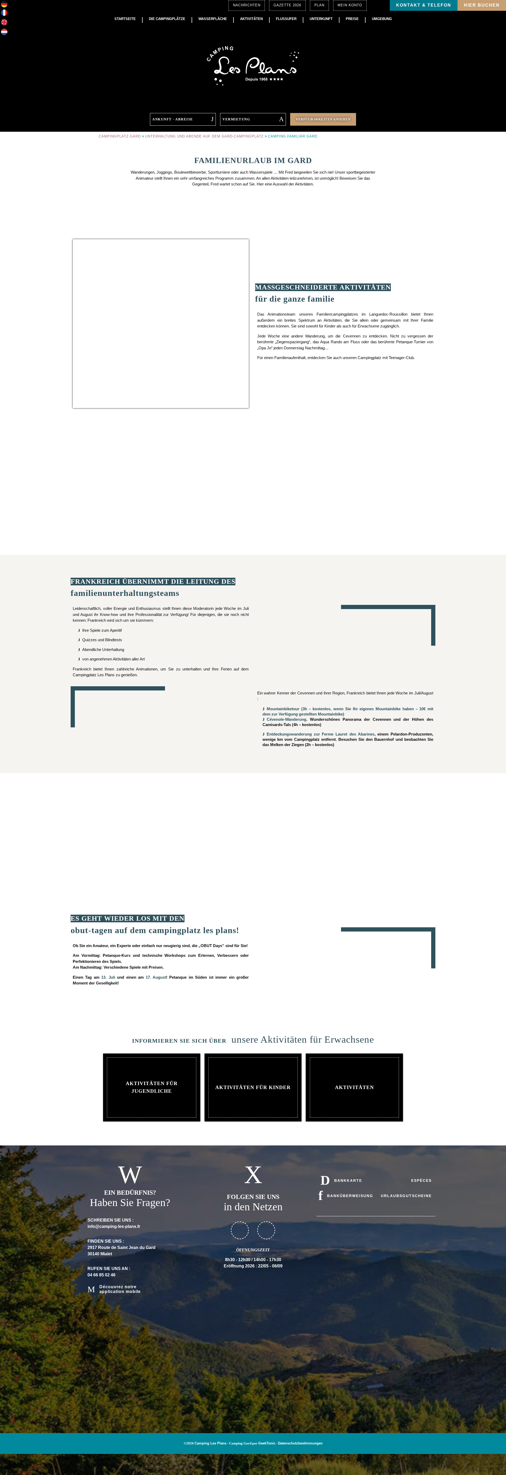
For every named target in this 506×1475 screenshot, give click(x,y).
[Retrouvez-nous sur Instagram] (266, 1230)
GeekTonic (266, 1443)
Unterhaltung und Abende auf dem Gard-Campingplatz (204, 136)
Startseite (125, 19)
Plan (319, 5)
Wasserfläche (212, 19)
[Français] (4, 14)
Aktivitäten (251, 19)
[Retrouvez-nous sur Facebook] (240, 1230)
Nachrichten (246, 5)
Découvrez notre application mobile (120, 1289)
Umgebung (382, 19)
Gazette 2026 (287, 5)
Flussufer (286, 19)
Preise (352, 19)
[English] (4, 24)
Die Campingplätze (167, 19)
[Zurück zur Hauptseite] (253, 65)
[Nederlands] (4, 33)
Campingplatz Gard (120, 136)
